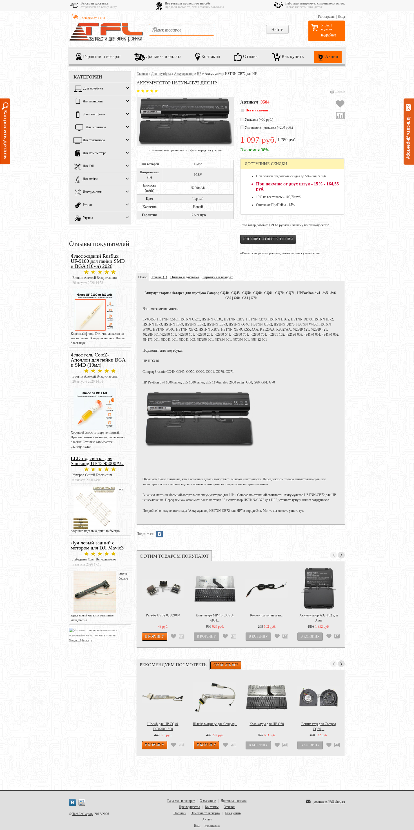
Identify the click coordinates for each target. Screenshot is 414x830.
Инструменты (92, 192)
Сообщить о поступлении (268, 239)
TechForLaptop (82, 814)
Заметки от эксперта (205, 813)
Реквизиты (212, 825)
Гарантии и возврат (101, 56)
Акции (331, 56)
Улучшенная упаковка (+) (268, 127)
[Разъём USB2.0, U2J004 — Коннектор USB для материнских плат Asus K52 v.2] (163, 588)
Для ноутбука (93, 89)
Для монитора (96, 127)
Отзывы (250, 56)
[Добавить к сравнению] (340, 116)
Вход (341, 17)
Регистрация (326, 17)
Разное (87, 205)
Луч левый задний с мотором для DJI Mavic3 (97, 545)
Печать (340, 91)
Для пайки (90, 179)
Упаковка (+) (258, 120)
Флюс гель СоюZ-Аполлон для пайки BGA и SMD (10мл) (98, 360)
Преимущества (189, 807)
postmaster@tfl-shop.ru (329, 802)
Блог (197, 825)
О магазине (208, 801)
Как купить (292, 56)
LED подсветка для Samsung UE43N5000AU (97, 461)
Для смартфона (94, 114)
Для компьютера (94, 153)
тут (301, 511)
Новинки (179, 813)
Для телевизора (94, 140)
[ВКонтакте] (159, 534)
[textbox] (181, 30)
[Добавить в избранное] (340, 105)
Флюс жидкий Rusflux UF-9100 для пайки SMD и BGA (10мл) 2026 (98, 261)
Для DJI (88, 166)
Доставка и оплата (163, 56)
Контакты (210, 56)
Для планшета (93, 102)
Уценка (88, 218)
